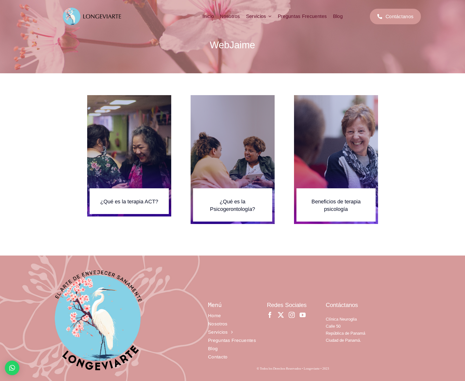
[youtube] (303, 315)
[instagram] (292, 315)
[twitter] (281, 315)
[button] (12, 368)
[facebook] (270, 315)
